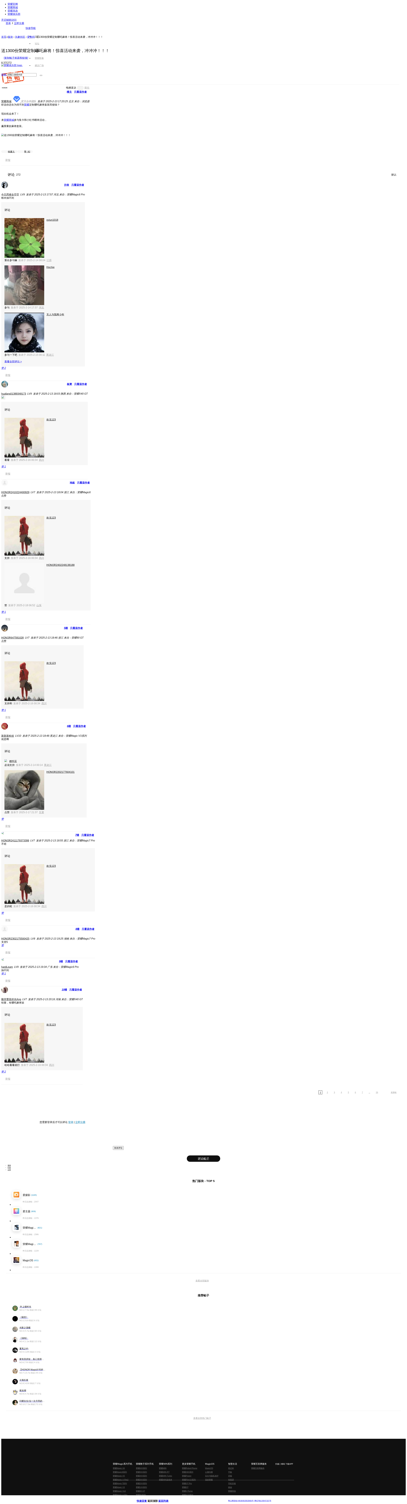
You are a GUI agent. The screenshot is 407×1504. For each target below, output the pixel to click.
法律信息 (193, 1498)
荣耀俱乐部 (14, 14)
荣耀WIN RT (164, 1472)
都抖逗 (13, 761)
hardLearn (7, 967)
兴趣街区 (20, 37)
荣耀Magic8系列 (120, 1472)
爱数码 (31, 37)
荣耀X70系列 (187, 1495)
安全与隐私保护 (211, 1476)
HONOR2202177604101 (60, 772)
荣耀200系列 (141, 1483)
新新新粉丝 (7, 735)
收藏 (11, 151)
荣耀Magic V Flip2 (120, 1480)
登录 (8, 23)
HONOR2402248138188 (60, 565)
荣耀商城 (13, 7)
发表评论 (118, 1148)
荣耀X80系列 (187, 1472)
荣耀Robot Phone (189, 1468)
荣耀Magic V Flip (120, 1495)
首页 (37, 36)
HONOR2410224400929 (15, 492)
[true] (41, 75)
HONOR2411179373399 (15, 840)
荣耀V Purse (187, 1491)
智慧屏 (231, 1480)
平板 (230, 1472)
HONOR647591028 (12, 637)
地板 (72, 482)
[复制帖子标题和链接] (16, 58)
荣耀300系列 (141, 1480)
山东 (38, 605)
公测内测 (209, 1472)
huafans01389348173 (13, 393)
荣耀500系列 (141, 1472)
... (369, 1092)
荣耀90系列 (141, 1495)
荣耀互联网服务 (258, 1468)
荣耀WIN (162, 1468)
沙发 (66, 184)
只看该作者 (80, 91)
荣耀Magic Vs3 (119, 1491)
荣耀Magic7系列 (120, 1483)
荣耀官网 (13, 4)
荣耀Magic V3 (119, 1487)
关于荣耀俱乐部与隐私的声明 (166, 1498)
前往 (87, 87)
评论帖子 (203, 1158)
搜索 (3, 74)
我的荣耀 (209, 1480)
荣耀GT (185, 1487)
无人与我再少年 (55, 314)
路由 (230, 1487)
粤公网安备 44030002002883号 (240, 1501)
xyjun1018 (52, 220)
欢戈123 (51, 419)
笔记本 (231, 1468)
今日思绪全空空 (10, 194)
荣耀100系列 (141, 1487)
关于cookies (184, 1498)
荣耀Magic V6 (119, 1468)
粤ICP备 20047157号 (262, 1501)
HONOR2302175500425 (15, 938)
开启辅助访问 (9, 20)
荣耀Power (186, 1476)
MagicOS (209, 1468)
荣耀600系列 (141, 1468)
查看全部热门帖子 (202, 1418)
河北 (41, 307)
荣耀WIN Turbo (165, 1476)
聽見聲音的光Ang (11, 999)
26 (377, 1092)
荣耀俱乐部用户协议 (145, 1498)
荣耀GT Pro (187, 1483)
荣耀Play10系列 (189, 1480)
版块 (10, 37)
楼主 (69, 91)
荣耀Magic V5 (119, 1476)
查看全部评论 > (13, 361)
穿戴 (230, 1476)
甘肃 (41, 812)
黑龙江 (50, 354)
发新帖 (394, 1092)
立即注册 (19, 23)
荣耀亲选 (13, 10)
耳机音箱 (232, 1483)
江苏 (49, 260)
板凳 (69, 384)
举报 (7, 160)
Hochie (50, 267)
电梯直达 (71, 87)
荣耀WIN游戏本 (165, 1480)
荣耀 (26, 104)
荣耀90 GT (140, 1491)
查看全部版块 (202, 1280)
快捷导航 (31, 28)
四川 (41, 460)
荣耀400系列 (141, 1476)
